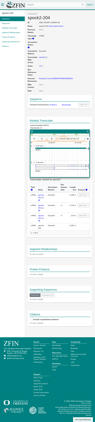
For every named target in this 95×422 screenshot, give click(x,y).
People (73, 359)
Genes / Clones (40, 345)
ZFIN (54, 370)
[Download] (66, 105)
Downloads (56, 345)
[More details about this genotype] (42, 66)
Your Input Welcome (83, 420)
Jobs (72, 351)
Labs (72, 362)
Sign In (90, 5)
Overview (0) (35, 295)
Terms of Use (86, 403)
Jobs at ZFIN (39, 395)
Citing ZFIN (38, 389)
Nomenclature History (56, 26)
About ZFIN (38, 387)
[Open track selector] (34, 138)
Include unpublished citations (46, 319)
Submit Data (57, 348)
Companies (75, 365)
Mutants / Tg (38, 351)
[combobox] (55, 4)
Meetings (74, 348)
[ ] (53, 105)
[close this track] (34, 146)
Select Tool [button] (84, 105)
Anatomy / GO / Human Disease (40, 358)
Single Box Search (41, 384)
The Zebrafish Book (60, 356)
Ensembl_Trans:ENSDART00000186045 (55, 78)
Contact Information (41, 392)
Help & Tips (38, 378)
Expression (38, 348)
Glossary (37, 381)
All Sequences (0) (47, 295)
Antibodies (38, 354)
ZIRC (54, 359)
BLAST (55, 367)
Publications (38, 362)
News (73, 345)
